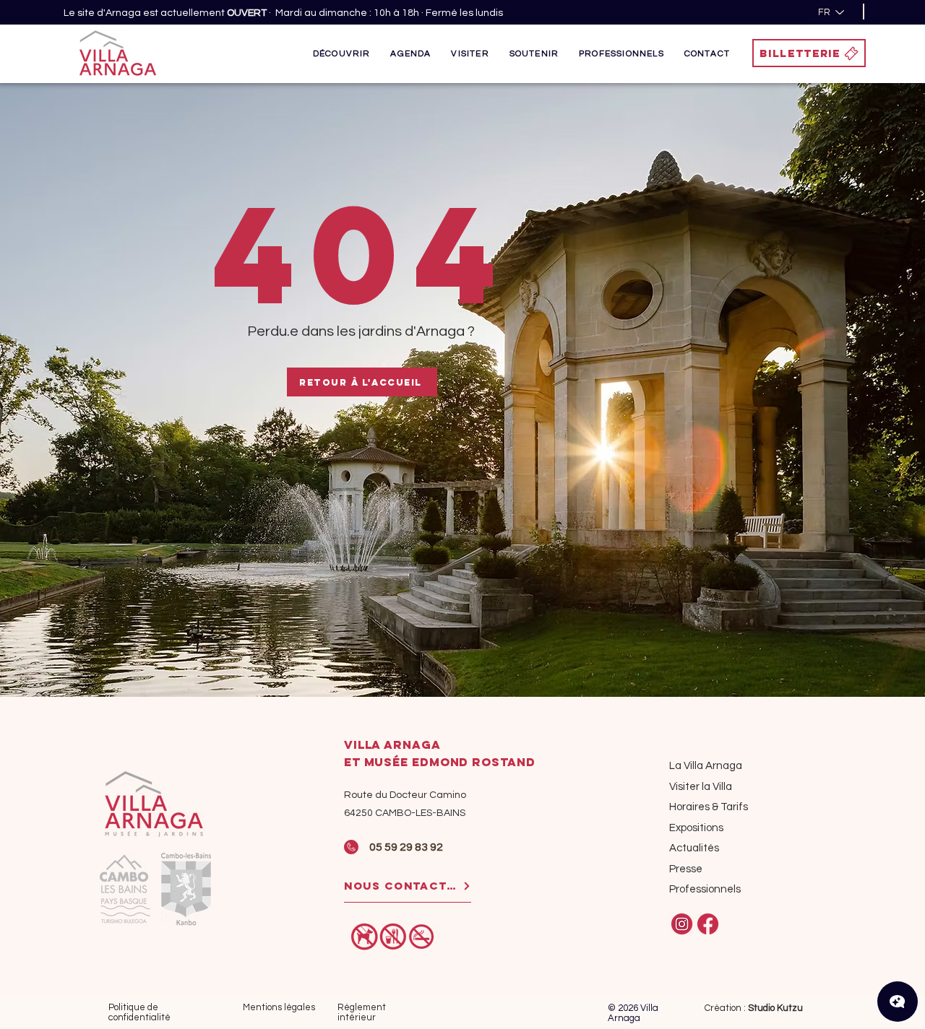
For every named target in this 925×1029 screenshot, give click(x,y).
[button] (342, 53)
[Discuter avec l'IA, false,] (897, 1001)
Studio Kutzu (775, 1008)
